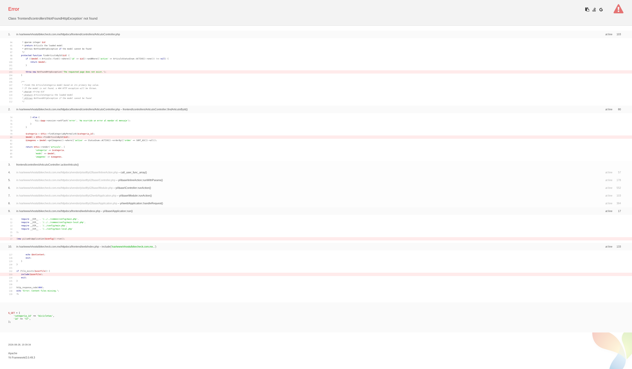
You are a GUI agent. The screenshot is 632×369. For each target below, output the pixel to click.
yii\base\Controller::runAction (132, 187)
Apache (12, 353)
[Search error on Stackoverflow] (594, 9)
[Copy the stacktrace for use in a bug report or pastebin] (587, 9)
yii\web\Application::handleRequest (140, 203)
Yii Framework (16, 357)
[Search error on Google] (601, 9)
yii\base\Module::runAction (134, 195)
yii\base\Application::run (117, 211)
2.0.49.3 (30, 357)
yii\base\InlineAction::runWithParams (139, 180)
